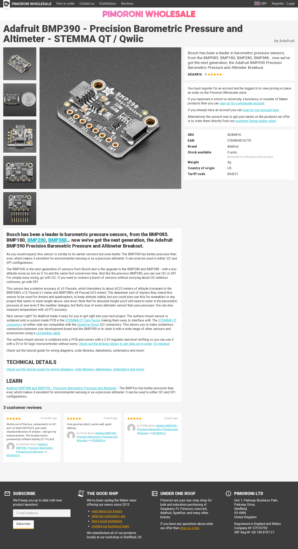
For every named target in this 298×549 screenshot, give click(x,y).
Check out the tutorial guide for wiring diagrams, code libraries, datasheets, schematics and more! (75, 369)
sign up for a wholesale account (242, 103)
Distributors (107, 3)
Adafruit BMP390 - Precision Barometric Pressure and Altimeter (34, 448)
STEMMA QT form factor (82, 320)
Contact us (86, 3)
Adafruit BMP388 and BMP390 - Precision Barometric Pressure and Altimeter (61, 388)
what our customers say (108, 516)
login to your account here (261, 110)
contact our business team (110, 526)
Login (291, 3)
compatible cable (48, 333)
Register (278, 3)
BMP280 (36, 240)
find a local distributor (107, 521)
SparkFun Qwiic (88, 325)
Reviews (127, 3)
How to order (65, 3)
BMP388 (57, 240)
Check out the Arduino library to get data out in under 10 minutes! (124, 344)
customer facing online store (255, 121)
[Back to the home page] (149, 14)
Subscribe (23, 524)
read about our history (107, 511)
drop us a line (189, 528)
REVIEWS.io (13, 455)
